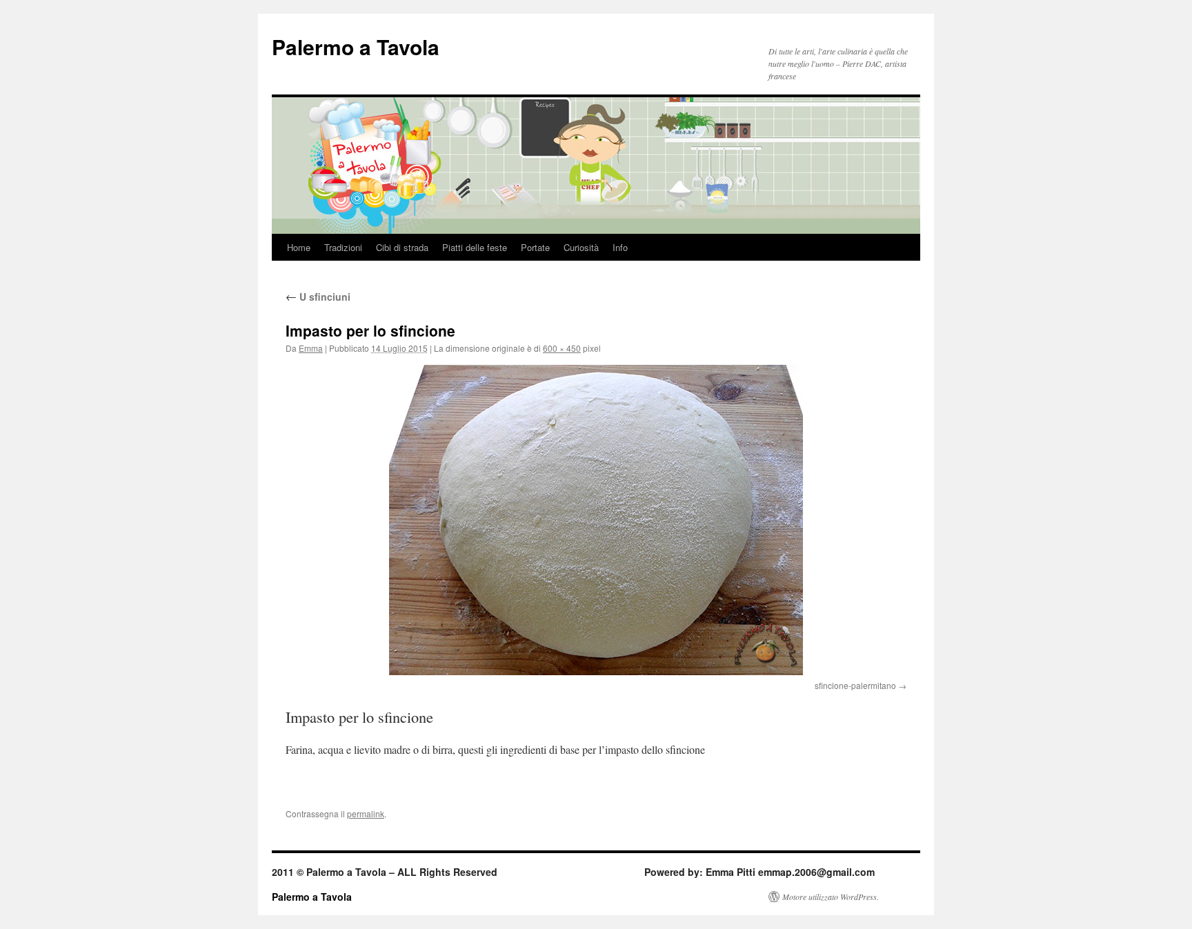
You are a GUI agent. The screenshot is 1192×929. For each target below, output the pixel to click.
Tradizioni (343, 247)
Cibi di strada (402, 247)
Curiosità (581, 247)
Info (620, 247)
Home (298, 247)
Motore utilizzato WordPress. (830, 896)
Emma (311, 348)
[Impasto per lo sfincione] (596, 520)
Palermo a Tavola (355, 46)
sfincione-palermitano (855, 685)
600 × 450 (562, 348)
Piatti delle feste (474, 247)
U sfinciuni (318, 296)
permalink (365, 813)
